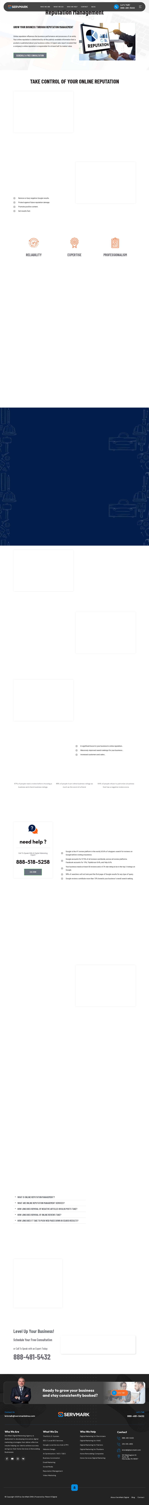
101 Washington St (129, 1455)
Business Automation (51, 1458)
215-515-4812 (127, 1444)
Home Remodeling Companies (92, 1454)
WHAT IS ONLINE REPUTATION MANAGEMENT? (36, 1197)
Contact (141, 1497)
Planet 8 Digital (51, 1497)
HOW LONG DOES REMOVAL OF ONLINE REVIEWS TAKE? (39, 1214)
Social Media (48, 1467)
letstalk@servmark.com (131, 1450)
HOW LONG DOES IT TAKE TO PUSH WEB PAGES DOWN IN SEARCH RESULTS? (47, 1220)
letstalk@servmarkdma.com (20, 1416)
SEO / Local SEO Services (53, 1440)
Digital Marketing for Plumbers (92, 1449)
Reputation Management (53, 1471)
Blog (133, 1497)
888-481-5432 (135, 1416)
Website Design (49, 1449)
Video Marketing (49, 1475)
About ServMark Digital (120, 1497)
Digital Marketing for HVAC (90, 1440)
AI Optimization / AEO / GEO (54, 1454)
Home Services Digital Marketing (92, 1458)
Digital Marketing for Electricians (93, 1436)
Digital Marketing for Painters (91, 1445)
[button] (49, 1197)
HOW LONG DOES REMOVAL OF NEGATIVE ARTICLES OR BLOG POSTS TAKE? (47, 1208)
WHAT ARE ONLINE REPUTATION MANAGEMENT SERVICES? (41, 1203)
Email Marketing (49, 1462)
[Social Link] (7, 1459)
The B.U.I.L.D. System (51, 1436)
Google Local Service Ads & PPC (56, 1445)
